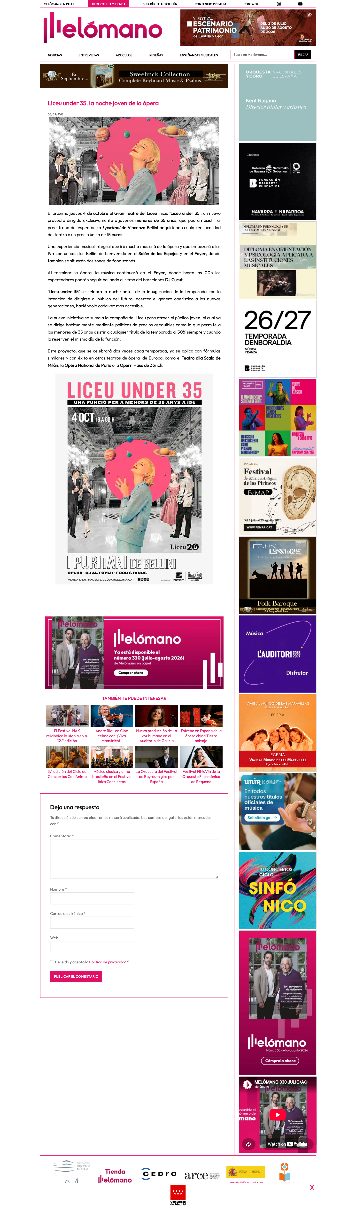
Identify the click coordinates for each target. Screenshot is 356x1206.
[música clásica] (277, 811)
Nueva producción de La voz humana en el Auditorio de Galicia (156, 735)
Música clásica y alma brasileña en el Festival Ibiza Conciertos (112, 776)
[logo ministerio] (245, 1172)
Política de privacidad (108, 961)
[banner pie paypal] (178, 1194)
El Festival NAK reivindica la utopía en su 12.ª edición (67, 735)
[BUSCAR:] (263, 54)
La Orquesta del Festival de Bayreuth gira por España (156, 776)
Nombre (58, 889)
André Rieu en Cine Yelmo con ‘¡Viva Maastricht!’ (111, 735)
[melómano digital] (277, 102)
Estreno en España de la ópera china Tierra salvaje (201, 735)
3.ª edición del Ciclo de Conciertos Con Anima (67, 774)
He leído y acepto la (92, 961)
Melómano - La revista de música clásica (103, 27)
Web (54, 937)
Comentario (62, 835)
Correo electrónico (67, 913)
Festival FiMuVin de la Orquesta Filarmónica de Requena (201, 776)
